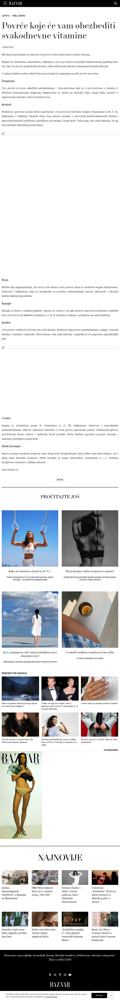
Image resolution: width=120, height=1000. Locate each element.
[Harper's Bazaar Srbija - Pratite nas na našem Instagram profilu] (64, 974)
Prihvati (99, 995)
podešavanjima (51, 997)
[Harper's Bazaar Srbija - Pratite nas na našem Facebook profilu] (50, 974)
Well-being (19, 16)
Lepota (5, 16)
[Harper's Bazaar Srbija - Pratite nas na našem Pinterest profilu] (60, 974)
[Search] (116, 3)
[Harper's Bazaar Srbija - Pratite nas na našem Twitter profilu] (55, 974)
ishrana (60, 479)
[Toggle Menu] (5, 3)
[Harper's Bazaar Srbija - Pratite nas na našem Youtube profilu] (69, 974)
